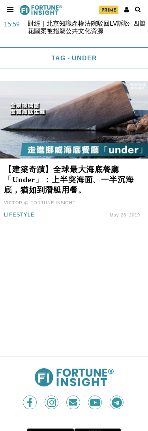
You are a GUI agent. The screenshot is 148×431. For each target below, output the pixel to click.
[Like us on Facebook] (30, 402)
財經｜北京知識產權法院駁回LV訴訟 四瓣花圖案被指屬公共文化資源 (87, 27)
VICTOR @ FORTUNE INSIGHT (40, 202)
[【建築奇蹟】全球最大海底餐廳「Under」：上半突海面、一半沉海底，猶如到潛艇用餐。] (74, 119)
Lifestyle (19, 215)
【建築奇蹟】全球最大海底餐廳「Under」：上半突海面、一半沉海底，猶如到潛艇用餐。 (69, 179)
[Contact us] (74, 402)
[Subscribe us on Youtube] (95, 402)
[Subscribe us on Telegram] (117, 402)
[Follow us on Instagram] (52, 402)
